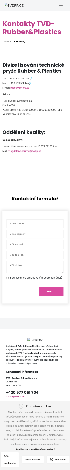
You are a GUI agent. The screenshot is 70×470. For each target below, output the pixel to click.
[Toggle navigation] (60, 5)
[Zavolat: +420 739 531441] (29, 83)
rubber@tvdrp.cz (19, 87)
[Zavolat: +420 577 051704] (31, 78)
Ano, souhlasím (10, 460)
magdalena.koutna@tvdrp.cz (24, 151)
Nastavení (60, 459)
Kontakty (19, 41)
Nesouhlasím (32, 459)
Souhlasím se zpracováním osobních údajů (36, 277)
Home (7, 41)
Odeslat (49, 291)
